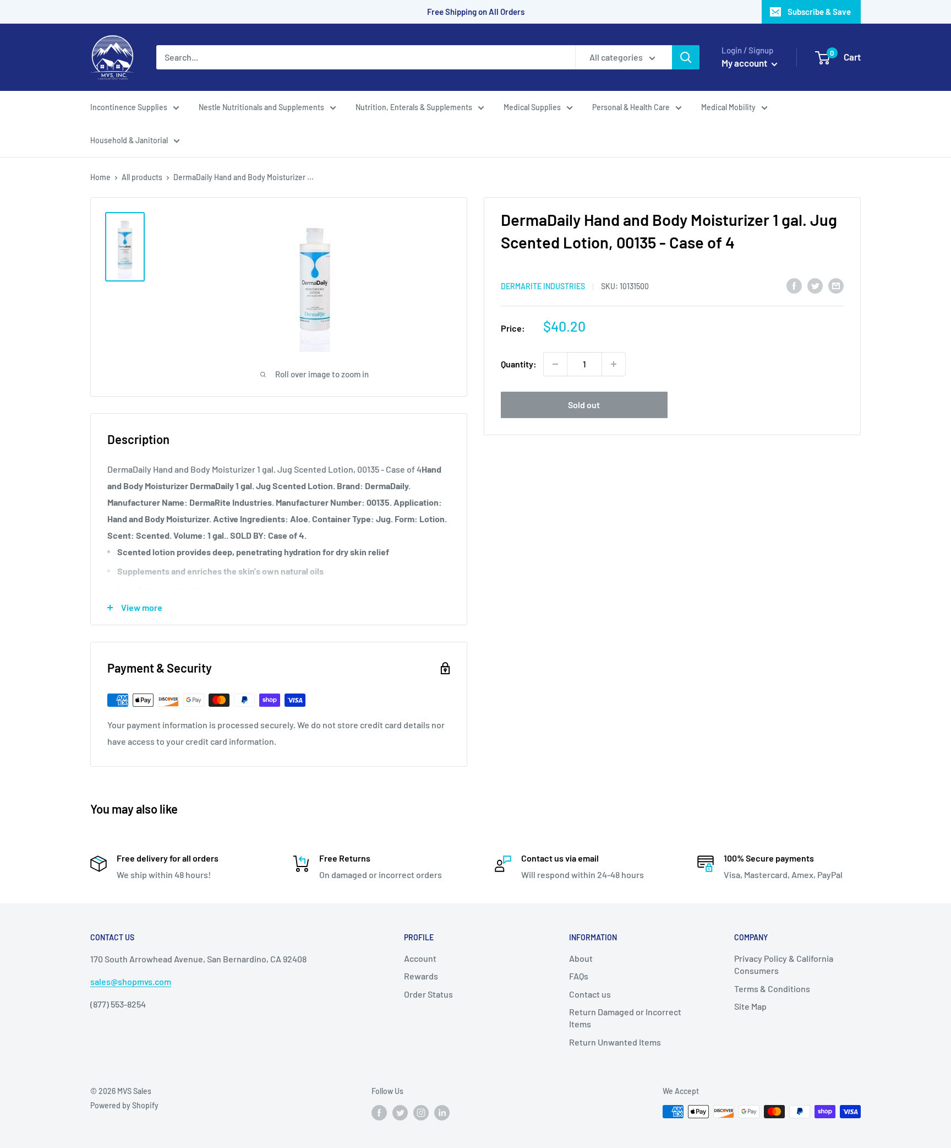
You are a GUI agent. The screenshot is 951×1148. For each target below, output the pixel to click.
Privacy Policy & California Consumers (783, 964)
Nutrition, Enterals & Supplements (414, 107)
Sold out (584, 404)
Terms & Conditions (772, 988)
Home (100, 177)
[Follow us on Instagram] (421, 1112)
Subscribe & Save (819, 12)
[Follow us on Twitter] (400, 1112)
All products (142, 177)
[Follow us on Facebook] (379, 1112)
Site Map (750, 1006)
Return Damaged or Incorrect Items (625, 1017)
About (581, 958)
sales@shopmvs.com (130, 981)
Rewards (421, 976)
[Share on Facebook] (794, 285)
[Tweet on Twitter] (815, 285)
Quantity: (519, 364)
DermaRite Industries (543, 286)
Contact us (590, 994)
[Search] (685, 57)
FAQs (578, 976)
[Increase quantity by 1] (613, 364)
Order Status (428, 994)
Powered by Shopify (124, 1105)
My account (745, 62)
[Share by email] (836, 285)
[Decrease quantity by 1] (555, 364)
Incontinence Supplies (128, 107)
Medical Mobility (728, 107)
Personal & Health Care (631, 107)
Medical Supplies (532, 107)
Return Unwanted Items (615, 1042)
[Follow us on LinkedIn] (442, 1112)
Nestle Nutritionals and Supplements (261, 107)
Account (420, 958)
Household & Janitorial (129, 140)
